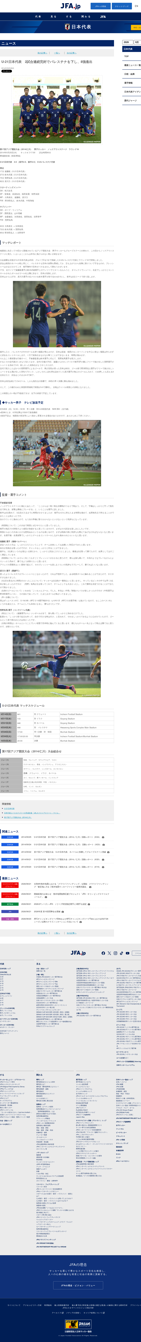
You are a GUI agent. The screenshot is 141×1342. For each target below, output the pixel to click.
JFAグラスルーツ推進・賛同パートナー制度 (15, 1117)
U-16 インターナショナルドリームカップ (90, 992)
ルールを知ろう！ (122, 1058)
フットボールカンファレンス (46, 1121)
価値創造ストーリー (123, 1100)
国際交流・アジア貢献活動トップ (87, 1162)
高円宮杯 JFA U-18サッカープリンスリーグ (91, 975)
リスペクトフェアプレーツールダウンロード (51, 1231)
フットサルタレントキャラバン (86, 1100)
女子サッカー (120, 1125)
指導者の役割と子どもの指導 (46, 1203)
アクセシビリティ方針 (32, 1305)
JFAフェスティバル (6, 1110)
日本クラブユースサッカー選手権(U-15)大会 (91, 1005)
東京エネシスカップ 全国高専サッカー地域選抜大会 (54, 1021)
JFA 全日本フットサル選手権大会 (127, 1027)
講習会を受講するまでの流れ (46, 1113)
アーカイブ (56, 1312)
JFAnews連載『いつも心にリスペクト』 (50, 1208)
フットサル (120, 1129)
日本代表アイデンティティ (9, 1031)
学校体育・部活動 (6, 1105)
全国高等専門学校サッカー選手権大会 (49, 1019)
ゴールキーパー (41, 1137)
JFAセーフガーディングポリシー (47, 1191)
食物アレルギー (41, 1169)
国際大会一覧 (40, 971)
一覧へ (57, 52)
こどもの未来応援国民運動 (85, 1139)
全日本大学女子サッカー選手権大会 (128, 978)
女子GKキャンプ (81, 1093)
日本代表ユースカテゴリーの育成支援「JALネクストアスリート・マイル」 (32, 813)
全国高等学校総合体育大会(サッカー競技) (90, 982)
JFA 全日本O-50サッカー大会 (126, 1014)
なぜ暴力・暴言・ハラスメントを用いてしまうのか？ (54, 1198)
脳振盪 (38, 1155)
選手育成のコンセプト (83, 1082)
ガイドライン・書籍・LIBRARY (47, 1180)
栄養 (37, 1171)
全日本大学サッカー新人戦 (45, 1007)
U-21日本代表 (9, 808)
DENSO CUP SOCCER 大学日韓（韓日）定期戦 (52, 1012)
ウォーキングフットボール (9, 1096)
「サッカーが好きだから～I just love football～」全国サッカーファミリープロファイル (16, 1113)
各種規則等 (120, 1150)
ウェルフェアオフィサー (44, 1219)
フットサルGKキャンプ (84, 1098)
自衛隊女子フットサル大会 (125, 1032)
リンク (118, 1157)
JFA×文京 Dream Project (124, 1110)
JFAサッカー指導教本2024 (45, 1123)
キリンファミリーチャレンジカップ (12, 1093)
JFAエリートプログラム (84, 1089)
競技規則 (39, 1096)
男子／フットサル (6, 1010)
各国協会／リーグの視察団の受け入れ (89, 1176)
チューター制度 (41, 1135)
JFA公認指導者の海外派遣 (45, 1144)
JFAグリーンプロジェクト (85, 1123)
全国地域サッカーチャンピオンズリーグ (50, 988)
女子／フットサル (6, 1015)
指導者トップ (40, 1104)
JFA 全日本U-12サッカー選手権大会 (88, 1015)
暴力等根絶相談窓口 (43, 1233)
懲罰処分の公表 (41, 1236)
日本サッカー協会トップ (124, 1079)
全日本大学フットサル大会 (125, 1034)
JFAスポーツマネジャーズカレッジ (88, 1141)
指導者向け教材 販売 (43, 1125)
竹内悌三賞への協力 (83, 1137)
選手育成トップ (81, 1079)
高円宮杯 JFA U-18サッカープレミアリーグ (91, 973)
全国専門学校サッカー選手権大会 (47, 1024)
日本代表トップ (5, 968)
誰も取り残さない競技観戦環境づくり (89, 1125)
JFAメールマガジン (122, 1161)
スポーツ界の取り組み (43, 1215)
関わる (86, 16)
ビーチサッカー (5, 1021)
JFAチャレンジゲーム (7, 1091)
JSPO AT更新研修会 (43, 1164)
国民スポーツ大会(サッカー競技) (47, 986)
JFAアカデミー (81, 1108)
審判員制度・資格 (42, 1089)
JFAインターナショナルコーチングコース (50, 1146)
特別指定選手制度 (82, 1103)
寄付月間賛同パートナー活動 (86, 1158)
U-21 (1, 979)
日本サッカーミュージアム (125, 1065)
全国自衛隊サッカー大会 (44, 998)
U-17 (1, 985)
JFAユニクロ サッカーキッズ (10, 1084)
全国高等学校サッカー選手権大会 (87, 980)
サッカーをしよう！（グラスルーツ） (13, 1079)
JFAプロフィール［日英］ (125, 1114)
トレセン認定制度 (82, 1084)
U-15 (1, 990)
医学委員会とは (41, 1178)
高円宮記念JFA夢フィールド (85, 1112)
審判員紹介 (40, 1091)
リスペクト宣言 (41, 1186)
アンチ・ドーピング (43, 1166)
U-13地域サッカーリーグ (84, 1002)
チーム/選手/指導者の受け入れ (86, 1173)
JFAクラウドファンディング (46, 1239)
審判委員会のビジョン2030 (45, 1082)
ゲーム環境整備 (81, 1105)
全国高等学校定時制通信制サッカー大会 (90, 985)
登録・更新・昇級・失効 (44, 1130)
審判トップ (40, 1079)
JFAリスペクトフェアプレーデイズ (48, 1217)
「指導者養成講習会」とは (45, 1111)
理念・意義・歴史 (42, 1128)
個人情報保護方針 (61, 1305)
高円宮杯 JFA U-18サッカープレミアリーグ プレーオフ (95, 978)
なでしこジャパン (6, 996)
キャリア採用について (93, 1312)
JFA (78, 1074)
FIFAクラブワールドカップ (45, 1026)
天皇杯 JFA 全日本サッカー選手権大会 (49, 977)
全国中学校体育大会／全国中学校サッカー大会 (92, 1000)
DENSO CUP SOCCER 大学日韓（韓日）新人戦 (52, 1014)
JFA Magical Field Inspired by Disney (12, 1086)
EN (136, 6)
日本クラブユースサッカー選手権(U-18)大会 (91, 987)
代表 (38, 16)
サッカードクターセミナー (45, 1162)
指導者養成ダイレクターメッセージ (48, 1109)
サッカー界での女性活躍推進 (86, 1127)
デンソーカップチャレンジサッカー (48, 1010)
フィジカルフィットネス (44, 1139)
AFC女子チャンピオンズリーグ (127, 1001)
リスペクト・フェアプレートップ (47, 1184)
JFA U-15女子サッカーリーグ (126, 990)
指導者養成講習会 (42, 1116)
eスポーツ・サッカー (7, 1027)
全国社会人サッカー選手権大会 (47, 993)
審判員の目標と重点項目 (44, 1100)
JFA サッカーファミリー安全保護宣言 (49, 1189)
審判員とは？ (40, 1084)
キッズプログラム (6, 1100)
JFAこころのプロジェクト (85, 1134)
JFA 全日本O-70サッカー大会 (126, 1019)
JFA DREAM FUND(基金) (45, 1243)
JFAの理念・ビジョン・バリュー (78, 1285)
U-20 (1, 998)
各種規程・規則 (121, 1091)
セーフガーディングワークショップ (48, 1226)
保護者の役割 (40, 1205)
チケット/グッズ (122, 6)
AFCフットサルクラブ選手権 (126, 1048)
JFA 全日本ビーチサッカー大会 (127, 1054)
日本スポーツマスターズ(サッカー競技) (49, 1000)
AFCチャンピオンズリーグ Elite (47, 981)
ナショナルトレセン (83, 1086)
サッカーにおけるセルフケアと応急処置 (50, 1176)
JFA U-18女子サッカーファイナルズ (128, 980)
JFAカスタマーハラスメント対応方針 (78, 1307)
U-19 (1, 981)
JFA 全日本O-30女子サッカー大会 (128, 973)
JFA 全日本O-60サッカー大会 (126, 1016)
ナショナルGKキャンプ (84, 1091)
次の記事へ (71, 52)
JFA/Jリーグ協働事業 (83, 1114)
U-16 (1, 988)
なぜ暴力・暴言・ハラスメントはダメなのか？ (52, 1201)
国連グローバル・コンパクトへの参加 (89, 1155)
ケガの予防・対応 (42, 1173)
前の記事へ (42, 52)
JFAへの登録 (100, 6)
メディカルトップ (42, 1152)
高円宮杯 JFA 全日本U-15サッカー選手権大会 (91, 998)
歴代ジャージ (4, 1033)
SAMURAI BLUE (5, 974)
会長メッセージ (121, 1082)
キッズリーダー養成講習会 (9, 1103)
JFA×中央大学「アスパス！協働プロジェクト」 (92, 1132)
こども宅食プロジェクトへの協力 (87, 1151)
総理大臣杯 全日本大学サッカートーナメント (51, 1005)
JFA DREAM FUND (122, 1112)
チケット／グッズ (122, 1143)
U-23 (1, 977)
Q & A (118, 1154)
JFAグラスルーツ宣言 (7, 1082)
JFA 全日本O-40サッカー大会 (126, 1012)
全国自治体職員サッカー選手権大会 (48, 995)
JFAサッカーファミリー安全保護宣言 (88, 1130)
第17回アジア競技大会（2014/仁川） (18, 817)
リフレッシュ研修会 (43, 1118)
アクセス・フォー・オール (125, 1108)
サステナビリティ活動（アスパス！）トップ (91, 1120)
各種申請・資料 (41, 1132)
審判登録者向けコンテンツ (45, 1093)
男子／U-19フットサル (7, 1013)
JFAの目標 (119, 1086)
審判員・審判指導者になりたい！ (47, 1086)
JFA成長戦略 (120, 1089)
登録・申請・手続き (123, 1093)
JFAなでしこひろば (6, 1089)
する (69, 16)
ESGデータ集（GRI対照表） (126, 1098)
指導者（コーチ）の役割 (44, 1106)
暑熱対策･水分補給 (42, 1157)
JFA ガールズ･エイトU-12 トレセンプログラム (92, 1096)
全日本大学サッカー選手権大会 (47, 1002)
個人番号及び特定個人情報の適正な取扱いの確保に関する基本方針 (100, 1305)
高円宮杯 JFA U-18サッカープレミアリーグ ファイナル (95, 971)
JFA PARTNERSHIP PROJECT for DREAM (51, 1247)
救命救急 (39, 1159)
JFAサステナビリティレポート (86, 1153)
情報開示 (119, 1096)
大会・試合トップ (42, 968)
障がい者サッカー (6, 1107)
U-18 (1, 983)
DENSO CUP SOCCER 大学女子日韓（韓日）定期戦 (54, 1017)
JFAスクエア (4, 1098)
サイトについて (14, 1305)
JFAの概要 (119, 1084)
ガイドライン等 (41, 1149)
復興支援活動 (80, 1148)
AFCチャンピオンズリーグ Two (47, 984)
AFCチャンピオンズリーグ (45, 979)
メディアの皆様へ (73, 1312)
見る (54, 16)
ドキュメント (120, 1136)
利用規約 (48, 1305)
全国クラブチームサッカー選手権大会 (49, 991)
